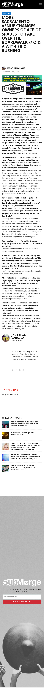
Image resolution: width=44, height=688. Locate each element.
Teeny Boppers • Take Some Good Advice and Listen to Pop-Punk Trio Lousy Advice (25, 424)
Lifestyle (6, 13)
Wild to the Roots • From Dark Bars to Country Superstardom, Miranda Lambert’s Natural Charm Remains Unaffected (25, 446)
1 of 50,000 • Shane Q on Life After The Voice (23, 434)
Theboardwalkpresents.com (25, 153)
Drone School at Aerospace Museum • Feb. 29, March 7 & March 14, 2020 (23, 468)
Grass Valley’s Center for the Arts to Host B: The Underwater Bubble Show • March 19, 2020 (25, 457)
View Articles (17, 340)
